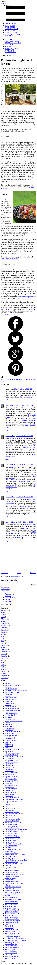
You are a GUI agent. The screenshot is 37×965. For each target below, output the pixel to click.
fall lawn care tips (10, 778)
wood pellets (9, 954)
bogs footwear (9, 724)
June (2, 636)
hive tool (7, 806)
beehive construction (11, 699)
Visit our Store (5, 589)
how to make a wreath (12, 828)
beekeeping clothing (11, 706)
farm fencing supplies (11, 780)
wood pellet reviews (11, 953)
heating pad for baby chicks (13, 801)
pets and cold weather (11, 872)
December (4, 623)
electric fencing (9, 771)
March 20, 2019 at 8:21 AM (23, 389)
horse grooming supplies (12, 819)
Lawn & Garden (10, 597)
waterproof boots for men (13, 933)
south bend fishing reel (12, 908)
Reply (7, 399)
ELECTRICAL (10, 39)
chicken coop (9, 744)
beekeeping (8, 705)
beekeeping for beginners (12, 710)
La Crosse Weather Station (13, 849)
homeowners (9, 817)
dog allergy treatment (11, 762)
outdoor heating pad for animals (14, 863)
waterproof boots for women (13, 935)
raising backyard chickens (13, 887)
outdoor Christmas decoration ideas (16, 860)
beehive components (11, 698)
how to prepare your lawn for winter (16, 830)
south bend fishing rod (12, 910)
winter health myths (11, 944)
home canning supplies (12, 812)
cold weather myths (11, 751)
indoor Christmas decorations (14, 844)
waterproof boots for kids (12, 931)
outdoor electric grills (17, 379)
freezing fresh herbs (11, 785)
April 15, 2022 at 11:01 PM (24, 436)
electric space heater (11, 772)
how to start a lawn (11, 835)
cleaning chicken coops (12, 749)
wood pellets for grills (11, 956)
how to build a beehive (12, 821)
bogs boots (8, 722)
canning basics (9, 728)
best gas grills (5, 379)
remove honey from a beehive (14, 892)
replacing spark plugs (11, 894)
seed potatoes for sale (11, 903)
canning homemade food (12, 731)
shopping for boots (10, 906)
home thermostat (10, 815)
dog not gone (9, 764)
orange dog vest (10, 858)
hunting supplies (10, 842)
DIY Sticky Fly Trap (11, 760)
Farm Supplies (9, 594)
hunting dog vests (10, 840)
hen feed (7, 805)
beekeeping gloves (10, 712)
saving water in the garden (13, 899)
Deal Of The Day (10, 23)
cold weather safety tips (12, 753)
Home (19, 573)
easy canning (9, 769)
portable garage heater (11, 881)
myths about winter (11, 856)
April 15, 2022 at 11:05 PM (24, 522)
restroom (7, 896)
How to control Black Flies (13, 822)
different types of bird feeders (14, 756)
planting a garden (10, 878)
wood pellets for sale (11, 958)
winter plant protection (12, 947)
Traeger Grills (9, 926)
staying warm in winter (12, 919)
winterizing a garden (11, 949)
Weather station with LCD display (15, 940)
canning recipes (9, 733)
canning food (9, 730)
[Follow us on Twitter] (1, 606)
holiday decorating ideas (12, 808)
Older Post (33, 573)
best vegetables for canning (13, 721)
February (4, 619)
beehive (7, 696)
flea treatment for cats (11, 781)
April (2, 612)
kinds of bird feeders (11, 846)
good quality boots (10, 792)
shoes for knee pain (26, 397)
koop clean (8, 847)
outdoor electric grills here (26, 297)
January (3, 621)
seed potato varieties (11, 901)
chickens (7, 747)
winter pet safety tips (11, 945)
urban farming (9, 928)
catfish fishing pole (10, 740)
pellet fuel (8, 869)
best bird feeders (10, 715)
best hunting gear (10, 719)
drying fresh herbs (10, 767)
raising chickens (10, 888)
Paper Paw (8, 865)
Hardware (8, 596)
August (3, 632)
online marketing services (25, 512)
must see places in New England (15, 854)
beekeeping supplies (11, 714)
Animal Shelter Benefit (12, 685)
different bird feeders (11, 755)
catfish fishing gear (10, 737)
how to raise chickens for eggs (14, 831)
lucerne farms (9, 851)
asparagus (8, 687)
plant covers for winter (12, 876)
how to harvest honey (11, 826)
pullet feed (8, 885)
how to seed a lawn (11, 833)
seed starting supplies (11, 904)
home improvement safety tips (14, 813)
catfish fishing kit (10, 739)
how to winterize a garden (13, 838)
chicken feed (9, 746)
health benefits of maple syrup (14, 799)
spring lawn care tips (11, 912)
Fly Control (8, 783)
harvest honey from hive (12, 797)
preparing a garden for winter (14, 883)
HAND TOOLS (10, 27)
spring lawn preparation (12, 913)
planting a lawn (9, 879)
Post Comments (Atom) (16, 576)
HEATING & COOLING (13, 34)
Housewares (8, 601)
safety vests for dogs (11, 897)
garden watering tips (11, 788)
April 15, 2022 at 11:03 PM (24, 497)
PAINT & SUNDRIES (12, 41)
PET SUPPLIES (10, 30)
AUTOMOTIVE (10, 46)
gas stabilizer (9, 790)
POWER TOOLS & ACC (13, 43)
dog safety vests (10, 765)
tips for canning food (11, 922)
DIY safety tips (9, 758)
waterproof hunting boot (12, 937)
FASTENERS (9, 44)
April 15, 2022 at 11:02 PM (24, 464)
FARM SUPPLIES (11, 32)
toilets (6, 924)
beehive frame (9, 701)
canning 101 (8, 726)
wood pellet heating (11, 951)
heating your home (10, 803)
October (3, 628)
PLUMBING (9, 36)
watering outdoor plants (12, 929)
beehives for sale (10, 703)
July (2, 634)
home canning (9, 810)
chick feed (8, 742)
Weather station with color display (15, 938)
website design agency (28, 418)
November (4, 625)
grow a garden (9, 794)
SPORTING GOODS (12, 48)
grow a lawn (9, 796)
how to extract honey (11, 824)
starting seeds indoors (11, 917)
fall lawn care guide (11, 776)
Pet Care (7, 599)
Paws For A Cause (10, 867)
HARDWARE (9, 50)
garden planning (10, 787)
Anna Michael (10, 405)
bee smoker (8, 694)
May (2, 638)
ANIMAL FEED (10, 25)
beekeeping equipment (12, 708)
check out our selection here (9, 259)
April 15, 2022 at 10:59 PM (24, 405)
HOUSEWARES (10, 52)
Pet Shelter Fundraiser (11, 871)
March (3, 614)
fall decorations (9, 774)
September (4, 610)
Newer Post (4, 573)
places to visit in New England (14, 874)
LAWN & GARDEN (11, 29)
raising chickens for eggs (12, 890)
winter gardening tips (11, 942)
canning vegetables (11, 735)
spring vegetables (10, 915)
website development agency (22, 481)
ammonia (7, 683)
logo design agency (15, 467)
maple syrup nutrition (11, 853)
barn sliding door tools (12, 692)
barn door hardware (11, 689)
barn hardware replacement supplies (16, 690)
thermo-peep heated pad (12, 920)
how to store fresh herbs (12, 837)
